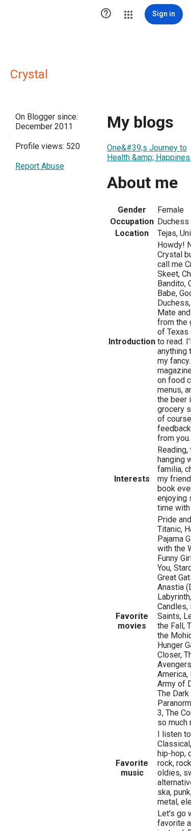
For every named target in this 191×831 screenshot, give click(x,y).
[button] (106, 14)
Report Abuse (39, 166)
